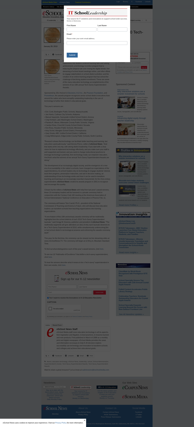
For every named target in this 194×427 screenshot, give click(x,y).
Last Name (102, 25)
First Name (71, 25)
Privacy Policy (61, 423)
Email (69, 34)
